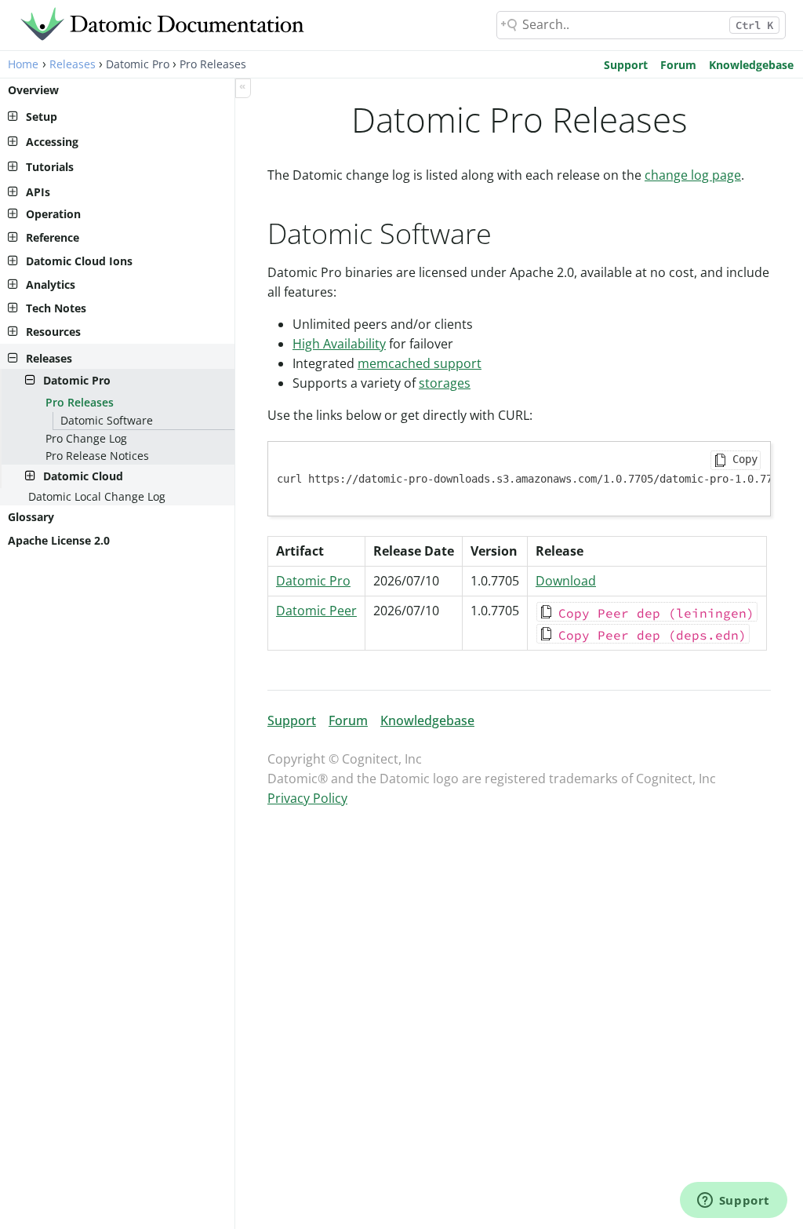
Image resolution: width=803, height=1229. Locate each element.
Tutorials (50, 166)
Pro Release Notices (97, 455)
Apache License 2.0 (59, 540)
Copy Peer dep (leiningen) (656, 613)
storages (445, 383)
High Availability (339, 343)
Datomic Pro (313, 580)
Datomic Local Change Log (96, 496)
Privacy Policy (307, 798)
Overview (33, 89)
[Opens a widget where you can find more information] (733, 1201)
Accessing (52, 141)
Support (626, 64)
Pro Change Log (86, 438)
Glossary (31, 516)
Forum (678, 64)
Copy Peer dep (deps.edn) (652, 635)
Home (23, 64)
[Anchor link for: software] (506, 231)
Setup (41, 116)
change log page (693, 175)
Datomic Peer (316, 610)
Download (566, 580)
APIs (38, 191)
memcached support (419, 363)
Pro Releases (79, 402)
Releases (72, 64)
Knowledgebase (751, 64)
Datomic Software (106, 420)
